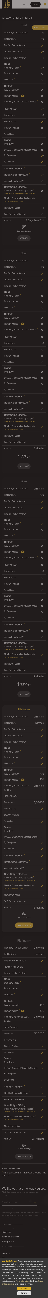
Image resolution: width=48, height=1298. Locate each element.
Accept (24, 1288)
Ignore (24, 1293)
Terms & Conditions (22, 1281)
